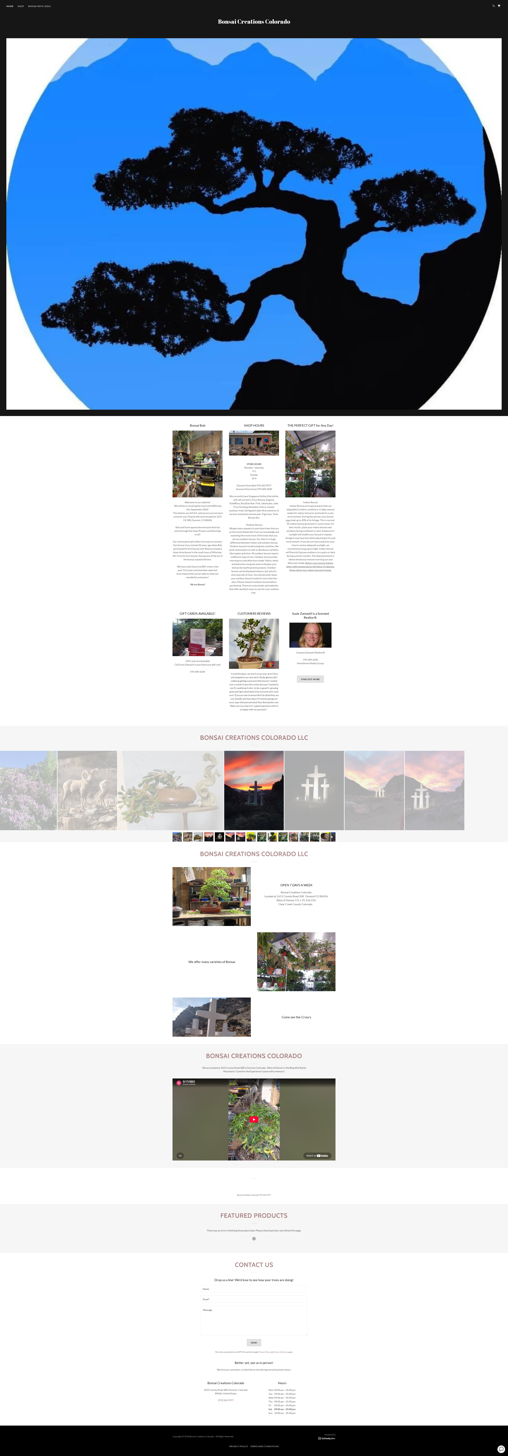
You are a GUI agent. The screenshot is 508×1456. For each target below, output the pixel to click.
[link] (326, 1438)
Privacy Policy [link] (264, 1352)
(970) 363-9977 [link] (226, 1400)
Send (254, 1342)
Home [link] (9, 6)
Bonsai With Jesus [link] (39, 6)
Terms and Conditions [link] (264, 1446)
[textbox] (254, 1288)
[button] (499, 5)
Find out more (310, 679)
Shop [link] (21, 6)
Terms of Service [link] (281, 1352)
